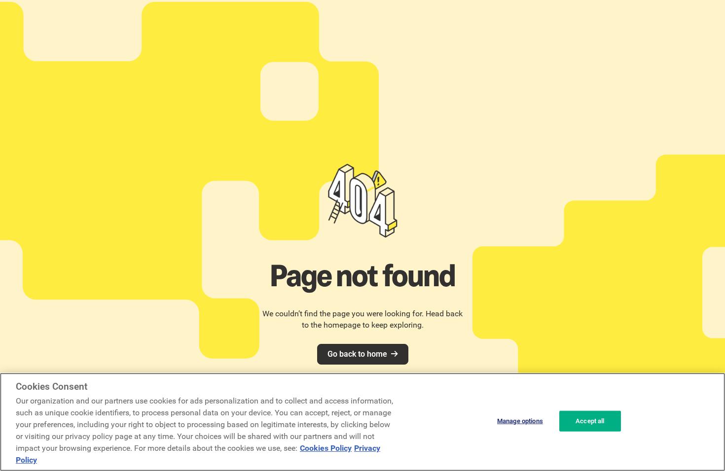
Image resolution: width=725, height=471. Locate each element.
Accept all (590, 421)
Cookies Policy (326, 448)
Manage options (520, 421)
